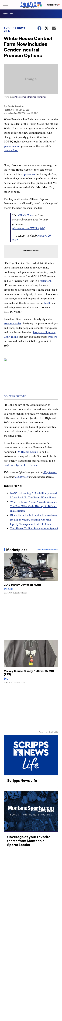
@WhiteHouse (25, 215)
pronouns (29, 174)
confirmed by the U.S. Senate (21, 465)
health (47, 303)
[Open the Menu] (5, 5)
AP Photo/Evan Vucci (15, 395)
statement (45, 281)
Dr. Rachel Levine (27, 452)
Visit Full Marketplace (47, 550)
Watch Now (52, 5)
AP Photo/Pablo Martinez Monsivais (29, 97)
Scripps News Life (15, 29)
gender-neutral (12, 146)
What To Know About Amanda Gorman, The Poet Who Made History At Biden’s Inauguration (33, 506)
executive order (12, 323)
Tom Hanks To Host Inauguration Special (34, 528)
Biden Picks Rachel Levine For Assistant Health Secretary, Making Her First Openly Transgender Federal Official (34, 519)
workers (52, 336)
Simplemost (50, 472)
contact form (11, 150)
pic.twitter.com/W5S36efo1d (28, 228)
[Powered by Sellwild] (53, 732)
